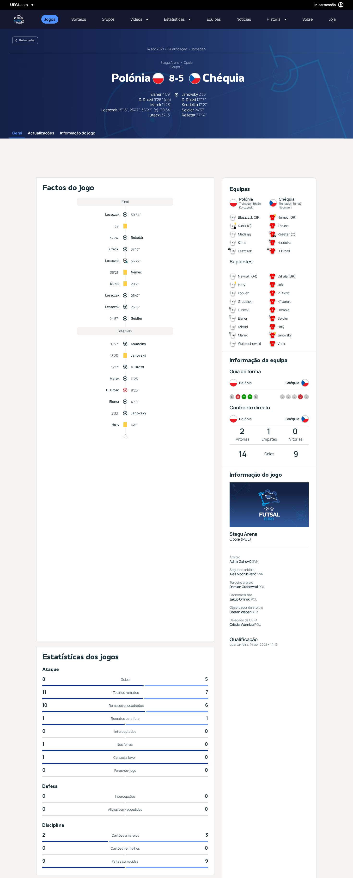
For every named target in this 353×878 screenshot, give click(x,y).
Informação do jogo (77, 133)
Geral (17, 133)
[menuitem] (51, 19)
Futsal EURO (19, 19)
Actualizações (41, 133)
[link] (50, 19)
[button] (139, 19)
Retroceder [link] (27, 40)
